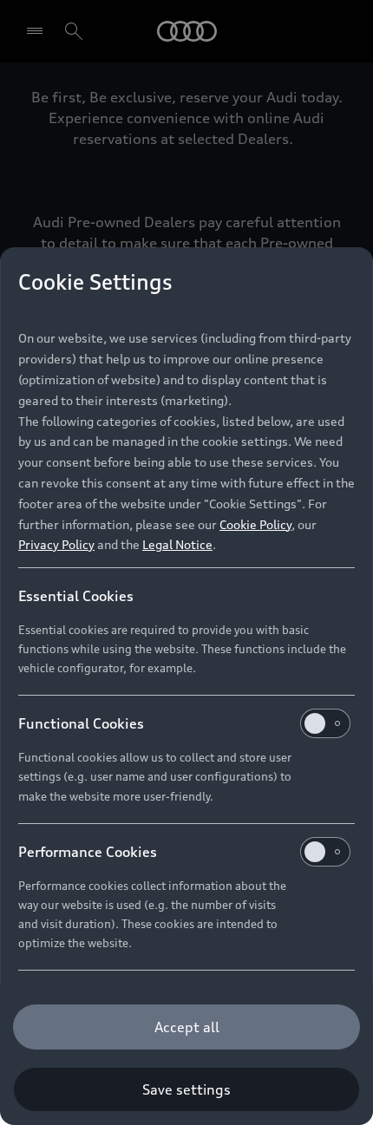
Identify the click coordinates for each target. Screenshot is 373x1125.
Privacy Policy (56, 544)
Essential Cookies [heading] (76, 596)
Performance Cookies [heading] (87, 851)
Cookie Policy (255, 524)
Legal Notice (177, 544)
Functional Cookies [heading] (81, 723)
